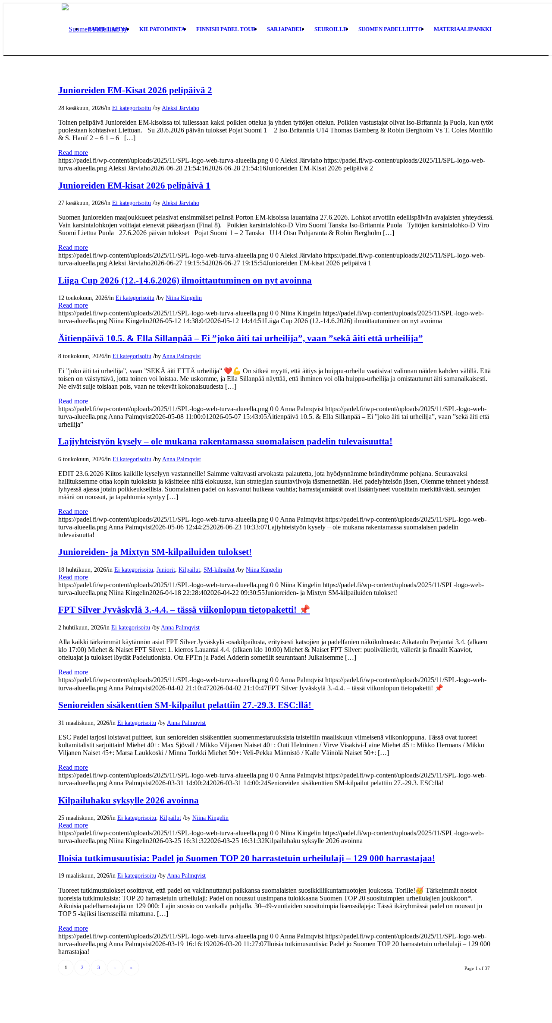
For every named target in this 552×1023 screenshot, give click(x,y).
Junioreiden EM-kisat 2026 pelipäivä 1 (134, 185)
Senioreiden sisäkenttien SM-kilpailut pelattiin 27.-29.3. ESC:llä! (186, 705)
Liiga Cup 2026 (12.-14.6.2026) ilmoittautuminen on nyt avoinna (185, 280)
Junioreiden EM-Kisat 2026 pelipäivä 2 (135, 90)
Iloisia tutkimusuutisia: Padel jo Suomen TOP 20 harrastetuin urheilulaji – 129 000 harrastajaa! (246, 858)
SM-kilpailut (219, 569)
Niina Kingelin (184, 297)
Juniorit (166, 569)
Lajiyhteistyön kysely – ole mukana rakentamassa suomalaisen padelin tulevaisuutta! (225, 441)
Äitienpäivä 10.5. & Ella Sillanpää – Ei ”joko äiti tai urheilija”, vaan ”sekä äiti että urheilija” (240, 338)
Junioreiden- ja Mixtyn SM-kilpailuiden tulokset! (155, 552)
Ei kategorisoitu (131, 107)
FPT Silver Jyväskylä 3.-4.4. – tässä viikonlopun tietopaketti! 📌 (184, 609)
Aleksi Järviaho (180, 107)
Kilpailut (189, 569)
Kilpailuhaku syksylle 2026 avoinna (128, 800)
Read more (73, 152)
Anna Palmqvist (181, 356)
